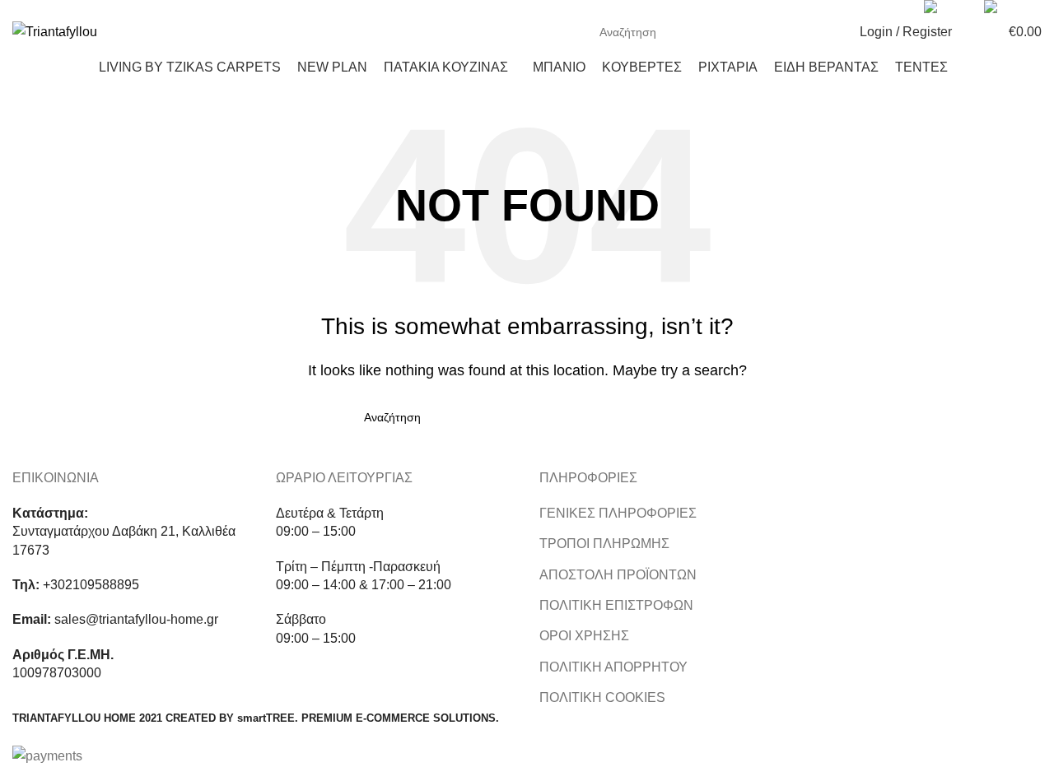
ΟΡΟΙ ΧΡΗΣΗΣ (584, 636)
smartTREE (266, 718)
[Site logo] (54, 31)
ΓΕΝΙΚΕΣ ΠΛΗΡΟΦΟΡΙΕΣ (618, 513)
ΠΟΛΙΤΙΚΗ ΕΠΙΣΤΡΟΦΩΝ (616, 605)
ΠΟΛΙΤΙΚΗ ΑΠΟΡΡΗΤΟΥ (613, 667)
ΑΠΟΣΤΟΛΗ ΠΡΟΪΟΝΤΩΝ (618, 575)
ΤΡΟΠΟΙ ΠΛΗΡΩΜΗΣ (604, 544)
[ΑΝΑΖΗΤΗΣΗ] (818, 32)
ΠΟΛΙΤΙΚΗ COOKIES (602, 697)
